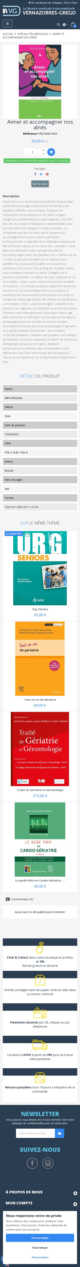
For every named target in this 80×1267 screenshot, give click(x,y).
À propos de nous (24, 1191)
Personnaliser (40, 1257)
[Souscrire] (59, 1133)
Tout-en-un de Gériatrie (40, 699)
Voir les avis (40, 184)
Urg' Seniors (40, 609)
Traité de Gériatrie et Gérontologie (40, 790)
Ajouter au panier (51, 152)
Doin (7, 416)
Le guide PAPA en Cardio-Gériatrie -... (40, 880)
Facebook (32, 1163)
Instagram (48, 1163)
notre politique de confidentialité (43, 1121)
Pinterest (47, 174)
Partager (35, 174)
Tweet (41, 174)
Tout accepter (40, 1237)
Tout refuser (40, 1247)
